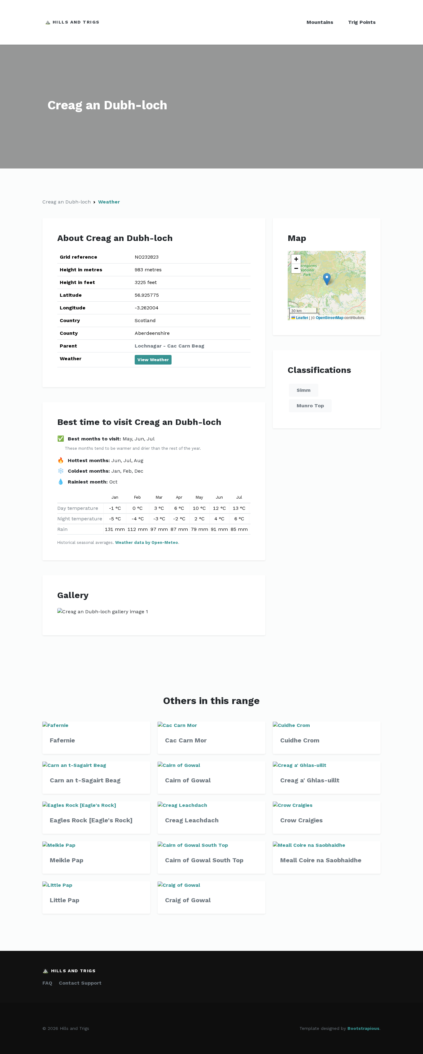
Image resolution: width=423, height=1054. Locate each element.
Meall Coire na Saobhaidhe (320, 860)
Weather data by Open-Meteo (146, 542)
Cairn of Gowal (188, 780)
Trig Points (362, 22)
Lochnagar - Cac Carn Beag (169, 346)
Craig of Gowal (188, 900)
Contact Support (80, 983)
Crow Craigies (301, 820)
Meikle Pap (66, 860)
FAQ (47, 983)
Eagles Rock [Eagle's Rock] (91, 820)
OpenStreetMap (329, 317)
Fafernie (62, 740)
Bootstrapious (363, 1028)
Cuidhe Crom (300, 740)
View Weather (153, 359)
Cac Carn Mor (186, 740)
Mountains (320, 22)
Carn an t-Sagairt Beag (85, 780)
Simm (304, 390)
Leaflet (301, 317)
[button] (327, 279)
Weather (109, 202)
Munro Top (310, 406)
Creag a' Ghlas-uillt (309, 780)
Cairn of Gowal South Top (204, 860)
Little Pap (64, 900)
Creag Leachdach (192, 820)
